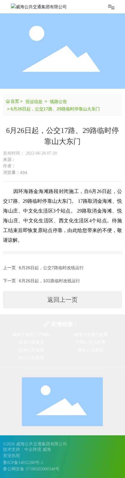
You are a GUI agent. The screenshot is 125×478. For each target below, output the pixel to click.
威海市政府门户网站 (31, 334)
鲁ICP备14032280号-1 (23, 462)
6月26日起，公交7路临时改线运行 (51, 267)
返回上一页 (62, 299)
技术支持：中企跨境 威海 (27, 449)
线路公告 (58, 101)
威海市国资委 (31, 342)
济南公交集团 (31, 350)
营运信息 (33, 101)
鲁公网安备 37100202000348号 (31, 469)
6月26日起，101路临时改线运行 (49, 280)
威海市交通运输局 (91, 334)
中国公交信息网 (91, 342)
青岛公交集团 (90, 350)
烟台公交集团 (31, 357)
